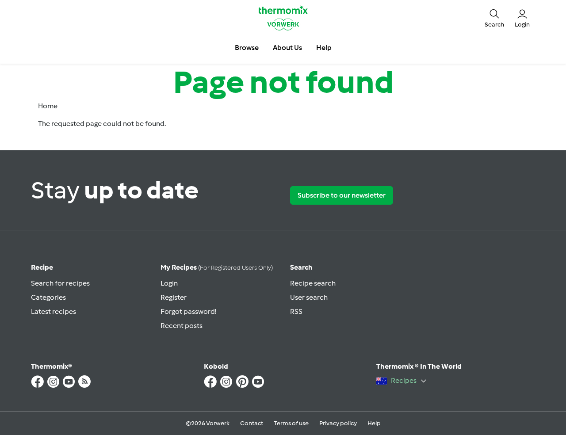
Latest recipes (53, 311)
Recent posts (182, 325)
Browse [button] (247, 47)
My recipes (217, 267)
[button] (494, 18)
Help (374, 423)
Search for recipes (60, 283)
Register (174, 297)
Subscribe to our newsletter (342, 195)
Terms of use (291, 423)
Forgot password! (188, 311)
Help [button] (324, 47)
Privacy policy (338, 423)
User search (309, 297)
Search (301, 267)
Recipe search (313, 283)
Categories (48, 297)
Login (169, 283)
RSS (296, 311)
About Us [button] (287, 47)
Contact (251, 423)
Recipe (42, 267)
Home (47, 106)
